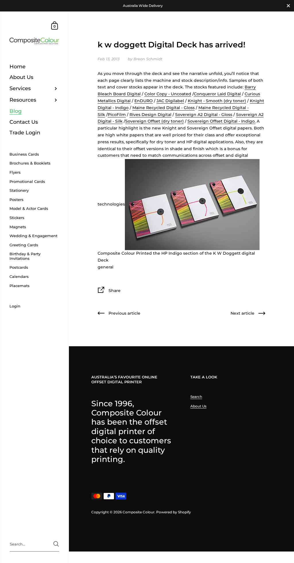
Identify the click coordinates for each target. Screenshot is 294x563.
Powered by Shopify (173, 512)
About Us (198, 406)
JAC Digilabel (170, 100)
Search (196, 396)
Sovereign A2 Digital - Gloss (203, 114)
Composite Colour (138, 512)
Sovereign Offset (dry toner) (154, 121)
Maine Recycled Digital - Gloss (163, 107)
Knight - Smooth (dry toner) (217, 100)
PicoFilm (117, 114)
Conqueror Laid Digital (217, 93)
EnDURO (143, 100)
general (105, 267)
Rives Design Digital (150, 114)
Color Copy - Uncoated (167, 93)
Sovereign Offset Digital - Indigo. (221, 121)
